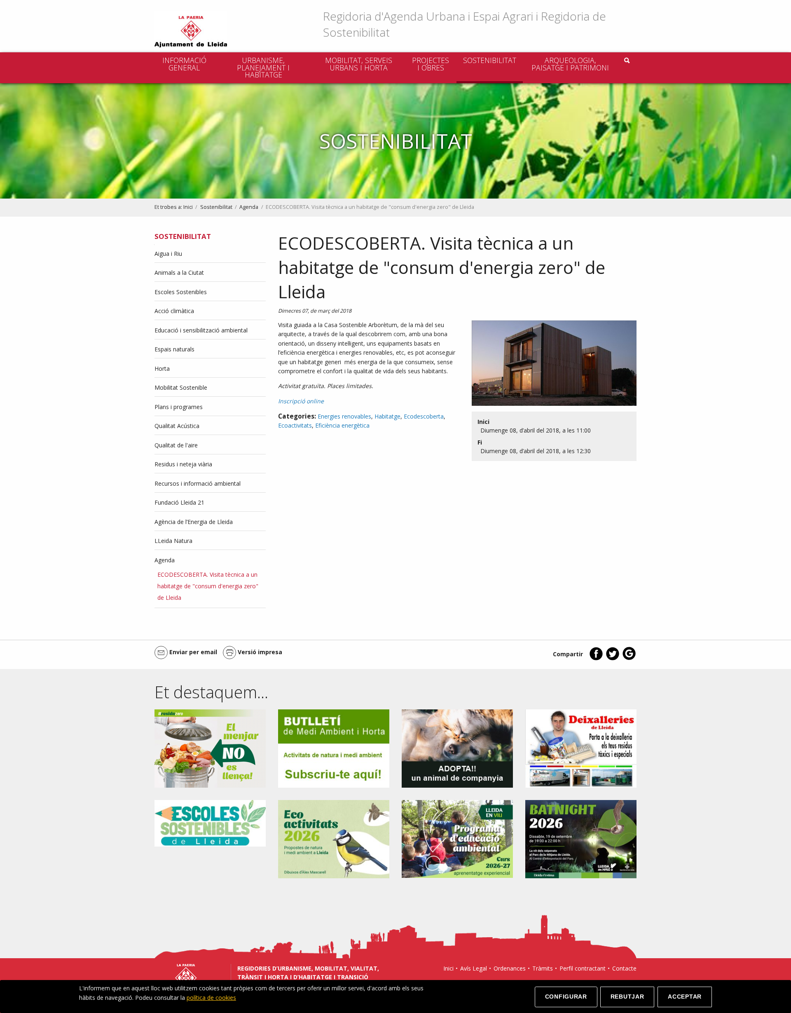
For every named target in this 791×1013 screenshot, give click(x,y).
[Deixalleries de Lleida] (581, 748)
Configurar (566, 996)
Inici (188, 207)
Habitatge (387, 416)
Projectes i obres (430, 64)
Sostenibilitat (489, 60)
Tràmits (542, 968)
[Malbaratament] (210, 748)
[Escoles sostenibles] (210, 822)
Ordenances (510, 968)
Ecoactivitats (295, 425)
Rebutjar (627, 996)
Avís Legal (473, 968)
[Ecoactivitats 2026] (333, 838)
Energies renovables (344, 416)
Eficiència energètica (342, 425)
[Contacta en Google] (629, 658)
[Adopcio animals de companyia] (457, 748)
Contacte (624, 968)
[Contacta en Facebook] (596, 658)
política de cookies (211, 997)
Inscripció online (301, 401)
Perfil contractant (582, 968)
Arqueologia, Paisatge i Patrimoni (570, 64)
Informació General (184, 64)
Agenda (248, 207)
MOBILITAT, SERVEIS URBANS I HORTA (358, 64)
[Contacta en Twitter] (612, 658)
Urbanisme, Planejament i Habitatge (263, 67)
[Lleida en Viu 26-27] (457, 838)
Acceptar (685, 996)
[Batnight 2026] (581, 838)
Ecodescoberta (424, 416)
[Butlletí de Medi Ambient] (333, 748)
